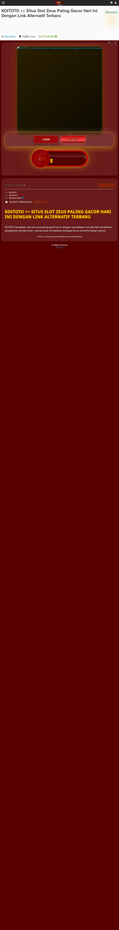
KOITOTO (59, 247)
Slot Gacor (10, 36)
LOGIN (46, 139)
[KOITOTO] (112, 20)
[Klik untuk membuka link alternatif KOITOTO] (59, 89)
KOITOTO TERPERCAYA (29, 202)
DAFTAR (73, 139)
